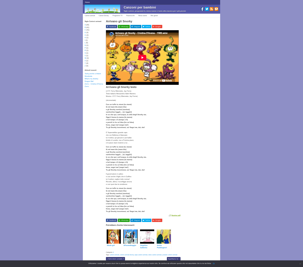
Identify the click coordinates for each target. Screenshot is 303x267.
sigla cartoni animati (141, 255)
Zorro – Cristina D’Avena (94, 84)
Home (87, 2)
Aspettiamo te (174, 259)
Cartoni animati (90, 15)
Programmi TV (118, 15)
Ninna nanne (142, 15)
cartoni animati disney (127, 255)
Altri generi (154, 15)
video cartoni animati (155, 255)
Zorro (87, 86)
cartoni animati (114, 255)
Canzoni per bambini (140, 7)
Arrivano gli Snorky (119, 21)
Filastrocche (130, 15)
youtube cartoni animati (169, 255)
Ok (214, 263)
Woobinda (88, 76)
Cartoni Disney (104, 15)
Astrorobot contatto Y (115, 259)
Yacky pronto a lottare (93, 74)
